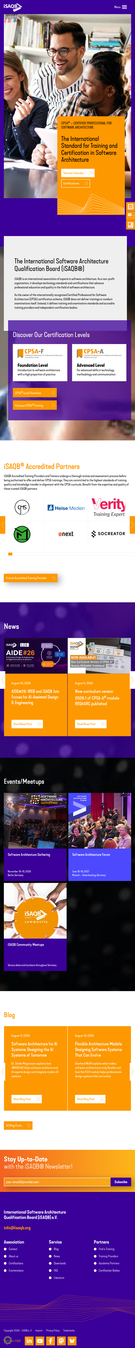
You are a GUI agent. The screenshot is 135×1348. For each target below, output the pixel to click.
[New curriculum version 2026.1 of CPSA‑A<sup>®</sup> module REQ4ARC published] (99, 656)
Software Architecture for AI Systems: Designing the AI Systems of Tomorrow (34, 1049)
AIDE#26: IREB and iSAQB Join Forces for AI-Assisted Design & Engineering (35, 697)
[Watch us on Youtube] (40, 1341)
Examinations (16, 1270)
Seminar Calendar (73, 173)
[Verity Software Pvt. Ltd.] (110, 507)
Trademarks (69, 1330)
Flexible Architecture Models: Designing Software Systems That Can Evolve (98, 1049)
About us (13, 1256)
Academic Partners (109, 1263)
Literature (59, 1278)
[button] (7, 1340)
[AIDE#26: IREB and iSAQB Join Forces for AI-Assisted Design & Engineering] (35, 656)
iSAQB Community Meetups (26, 944)
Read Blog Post (22, 1099)
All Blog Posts (14, 1125)
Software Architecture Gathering (29, 854)
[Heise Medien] (66, 507)
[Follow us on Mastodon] (61, 1341)
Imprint (39, 1330)
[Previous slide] (132, 525)
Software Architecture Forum (91, 854)
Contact (13, 1249)
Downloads (60, 1263)
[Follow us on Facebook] (50, 1341)
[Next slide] (2, 525)
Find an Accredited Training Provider (26, 578)
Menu (117, 7)
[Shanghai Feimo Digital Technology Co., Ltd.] (22, 534)
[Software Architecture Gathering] (35, 829)
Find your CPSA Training (29, 405)
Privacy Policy (53, 1330)
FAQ (56, 1270)
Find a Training (106, 1249)
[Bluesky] (72, 1341)
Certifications (71, 183)
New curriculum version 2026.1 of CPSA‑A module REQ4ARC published (97, 697)
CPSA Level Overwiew (28, 393)
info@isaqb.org (17, 1228)
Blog (56, 1249)
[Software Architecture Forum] (99, 829)
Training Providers (108, 1256)
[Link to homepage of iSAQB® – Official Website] (13, 7)
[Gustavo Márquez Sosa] (22, 507)
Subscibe (120, 1182)
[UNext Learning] (66, 534)
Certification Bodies (109, 1270)
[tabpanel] (22, 520)
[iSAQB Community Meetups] (35, 919)
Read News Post (23, 724)
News (57, 1256)
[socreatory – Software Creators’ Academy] (110, 534)
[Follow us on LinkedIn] (29, 1341)
